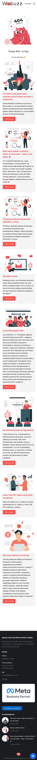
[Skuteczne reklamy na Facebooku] (18, 536)
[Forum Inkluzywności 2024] (18, 317)
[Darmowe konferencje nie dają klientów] (18, 411)
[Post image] (5, 720)
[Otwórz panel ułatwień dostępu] (33, 756)
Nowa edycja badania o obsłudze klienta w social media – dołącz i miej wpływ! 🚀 (22, 738)
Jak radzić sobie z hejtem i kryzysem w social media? (22, 719)
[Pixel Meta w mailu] (18, 263)
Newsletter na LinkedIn (12, 708)
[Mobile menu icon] (34, 4)
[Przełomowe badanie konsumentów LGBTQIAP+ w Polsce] (18, 206)
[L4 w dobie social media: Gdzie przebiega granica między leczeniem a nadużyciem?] (18, 75)
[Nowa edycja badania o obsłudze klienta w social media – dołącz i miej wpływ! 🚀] (18, 138)
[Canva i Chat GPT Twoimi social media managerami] (18, 482)
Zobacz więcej (9, 119)
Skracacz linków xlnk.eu (17, 728)
